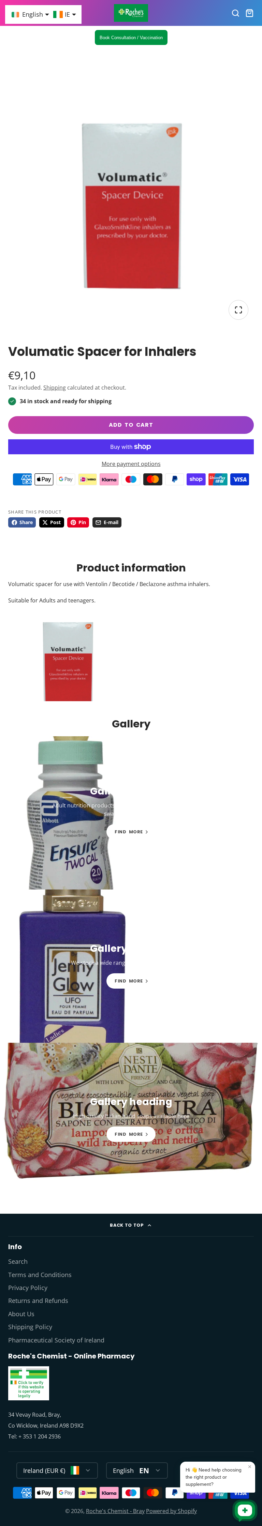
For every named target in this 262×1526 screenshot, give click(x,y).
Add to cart (131, 425)
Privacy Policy (27, 1288)
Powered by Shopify (171, 1511)
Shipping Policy (30, 1327)
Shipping (54, 387)
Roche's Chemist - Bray (115, 1511)
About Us (21, 1314)
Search (18, 1261)
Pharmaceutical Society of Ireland (56, 1340)
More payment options (131, 464)
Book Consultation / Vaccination (131, 37)
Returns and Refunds (38, 1300)
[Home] (131, 13)
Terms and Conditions (40, 1275)
